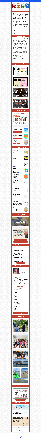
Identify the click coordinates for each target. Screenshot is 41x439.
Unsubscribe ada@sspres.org (20, 434)
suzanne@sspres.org (18, 186)
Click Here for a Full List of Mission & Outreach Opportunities (20, 313)
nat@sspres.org (17, 205)
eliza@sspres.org (15, 160)
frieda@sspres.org (17, 172)
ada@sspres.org (20, 435)
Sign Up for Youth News (16, 143)
